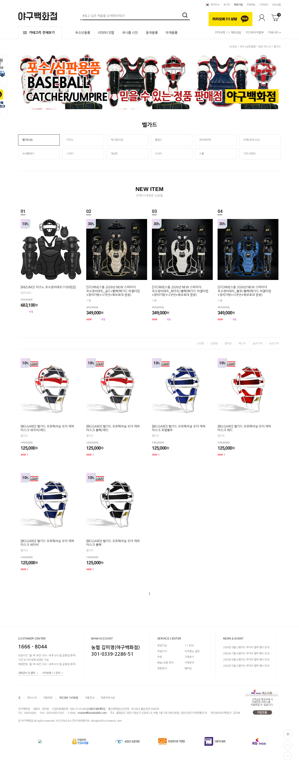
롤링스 (158, 140)
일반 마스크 (264, 46)
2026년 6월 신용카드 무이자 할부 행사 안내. (246, 659)
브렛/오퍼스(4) (251, 140)
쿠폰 (159, 657)
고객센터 (263, 5)
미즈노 (70, 140)
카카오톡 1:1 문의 (51, 672)
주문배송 (251, 5)
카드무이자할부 (255, 32)
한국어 (214, 5)
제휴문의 (162, 668)
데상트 (114, 153)
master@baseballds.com (92, 713)
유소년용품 (82, 32)
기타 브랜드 (249, 153)
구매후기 (189, 657)
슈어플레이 (28, 153)
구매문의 (189, 662)
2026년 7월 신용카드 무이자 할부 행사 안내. (246, 653)
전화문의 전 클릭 (26, 672)
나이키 (70, 153)
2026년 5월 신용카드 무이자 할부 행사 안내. (246, 665)
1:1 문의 (189, 645)
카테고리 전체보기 (42, 32)
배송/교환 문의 (165, 662)
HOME (233, 46)
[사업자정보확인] (96, 709)
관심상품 (276, 5)
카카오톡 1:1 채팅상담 (228, 32)
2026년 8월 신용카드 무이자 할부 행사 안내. (246, 647)
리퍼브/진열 (106, 32)
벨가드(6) (27, 140)
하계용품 (171, 32)
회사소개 (32, 697)
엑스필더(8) (117, 140)
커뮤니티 (273, 32)
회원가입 (238, 5)
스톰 (201, 153)
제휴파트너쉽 (108, 697)
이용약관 (48, 697)
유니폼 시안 (130, 32)
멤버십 (188, 668)
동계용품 (152, 32)
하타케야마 (205, 140)
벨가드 (277, 46)
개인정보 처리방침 (68, 697)
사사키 (158, 153)
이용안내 (89, 697)
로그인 (226, 5)
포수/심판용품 (248, 46)
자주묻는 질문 (192, 651)
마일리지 (162, 651)
